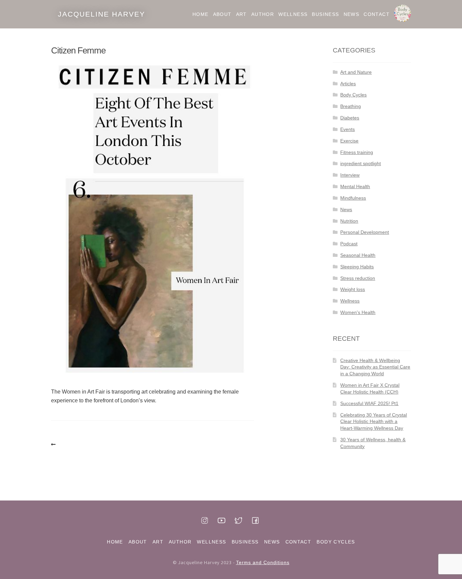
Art (241, 14)
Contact (377, 14)
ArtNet (54, 445)
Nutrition (349, 221)
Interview (350, 175)
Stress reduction (357, 278)
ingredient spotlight (360, 163)
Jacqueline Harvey (101, 14)
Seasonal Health (357, 255)
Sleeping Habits (357, 266)
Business (325, 14)
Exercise (349, 140)
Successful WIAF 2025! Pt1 (369, 403)
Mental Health (355, 186)
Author (262, 14)
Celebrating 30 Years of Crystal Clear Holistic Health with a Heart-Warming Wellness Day (373, 421)
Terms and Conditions (263, 562)
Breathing (350, 106)
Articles (348, 83)
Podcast (348, 243)
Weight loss (352, 289)
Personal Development (364, 232)
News (352, 14)
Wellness (292, 14)
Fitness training (356, 152)
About (222, 14)
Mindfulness (353, 198)
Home (200, 14)
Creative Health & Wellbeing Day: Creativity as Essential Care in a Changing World (375, 367)
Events (347, 129)
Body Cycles (402, 14)
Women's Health (357, 312)
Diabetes (349, 117)
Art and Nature (356, 72)
